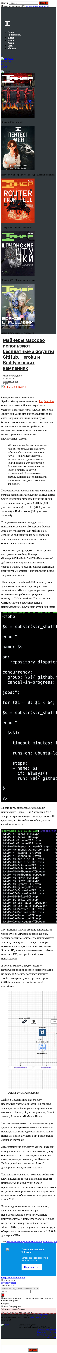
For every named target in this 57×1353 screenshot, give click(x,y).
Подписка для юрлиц (46, 1332)
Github (27, 1241)
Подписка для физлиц (46, 1329)
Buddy (21, 1241)
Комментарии (10, 381)
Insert (33, 1350)
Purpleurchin (46, 401)
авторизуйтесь (8, 1282)
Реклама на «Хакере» (46, 1335)
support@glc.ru (41, 1315)
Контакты (51, 1337)
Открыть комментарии (13, 1277)
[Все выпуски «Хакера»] (1, 53)
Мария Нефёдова (12, 375)
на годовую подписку (37, 6)
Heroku (35, 1241)
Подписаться (32, 1267)
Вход (53, 4)
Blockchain (12, 1241)
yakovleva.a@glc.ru (39, 1317)
